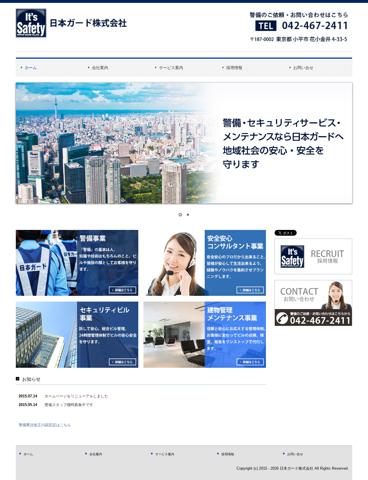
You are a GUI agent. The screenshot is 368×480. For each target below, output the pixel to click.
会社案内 (100, 67)
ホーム (31, 67)
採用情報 (234, 67)
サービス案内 (171, 67)
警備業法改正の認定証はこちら (45, 425)
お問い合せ (303, 67)
